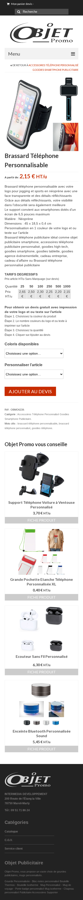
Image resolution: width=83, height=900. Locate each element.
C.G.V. (8, 840)
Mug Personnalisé (50, 885)
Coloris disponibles (22, 344)
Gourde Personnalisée (17, 881)
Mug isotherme (53, 888)
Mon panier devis (22, 4)
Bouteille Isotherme (28, 885)
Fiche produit (41, 520)
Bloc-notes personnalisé (45, 881)
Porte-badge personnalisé (29, 888)
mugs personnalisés (30, 875)
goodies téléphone (42, 428)
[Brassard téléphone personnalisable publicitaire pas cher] (41, 114)
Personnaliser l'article (23, 365)
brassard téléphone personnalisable (37, 423)
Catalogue (11, 831)
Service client (14, 848)
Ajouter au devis (30, 391)
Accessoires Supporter (45, 892)
